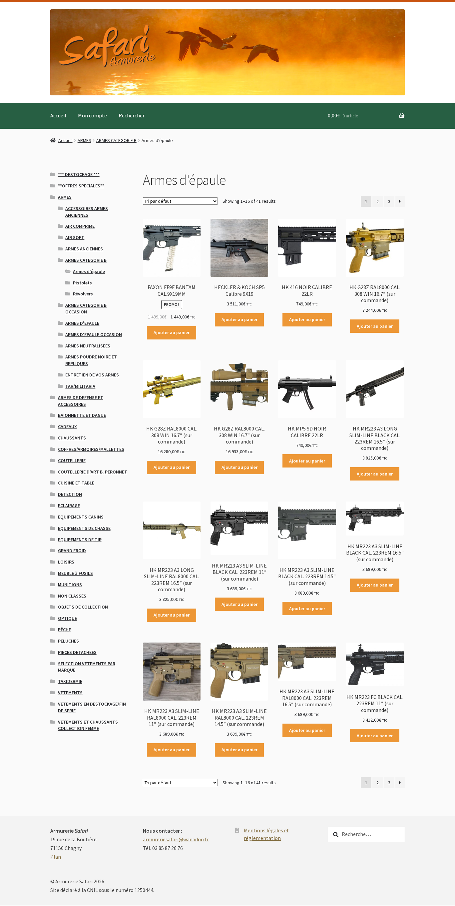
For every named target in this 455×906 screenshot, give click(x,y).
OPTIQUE (67, 618)
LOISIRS (66, 562)
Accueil (58, 115)
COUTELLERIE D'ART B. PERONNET (92, 472)
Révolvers (83, 294)
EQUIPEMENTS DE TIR (80, 540)
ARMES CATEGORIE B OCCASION (86, 308)
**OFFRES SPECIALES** (81, 186)
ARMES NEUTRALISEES (87, 346)
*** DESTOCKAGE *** (79, 174)
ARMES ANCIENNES (84, 249)
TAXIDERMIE (70, 681)
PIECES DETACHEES (77, 652)
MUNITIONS (70, 585)
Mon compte (92, 115)
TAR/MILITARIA (80, 386)
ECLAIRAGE (69, 506)
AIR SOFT (74, 237)
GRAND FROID (72, 551)
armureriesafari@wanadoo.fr (176, 839)
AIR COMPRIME (80, 226)
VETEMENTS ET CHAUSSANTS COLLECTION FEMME (88, 725)
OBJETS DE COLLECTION (83, 607)
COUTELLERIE (72, 461)
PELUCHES (68, 641)
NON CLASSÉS (72, 596)
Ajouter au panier (172, 332)
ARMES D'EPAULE (82, 323)
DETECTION (70, 494)
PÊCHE (64, 630)
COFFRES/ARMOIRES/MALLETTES (91, 449)
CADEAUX (67, 426)
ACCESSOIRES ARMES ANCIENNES (86, 211)
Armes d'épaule (89, 271)
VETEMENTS (70, 693)
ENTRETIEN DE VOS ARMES (92, 375)
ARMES (84, 140)
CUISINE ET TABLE (76, 483)
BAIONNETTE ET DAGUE (82, 415)
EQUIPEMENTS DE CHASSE (84, 528)
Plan (55, 856)
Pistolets (82, 283)
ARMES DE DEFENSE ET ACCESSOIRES (80, 400)
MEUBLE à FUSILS (75, 573)
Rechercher (132, 115)
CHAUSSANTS (72, 438)
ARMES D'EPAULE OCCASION (93, 334)
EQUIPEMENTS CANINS (81, 517)
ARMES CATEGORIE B (116, 140)
